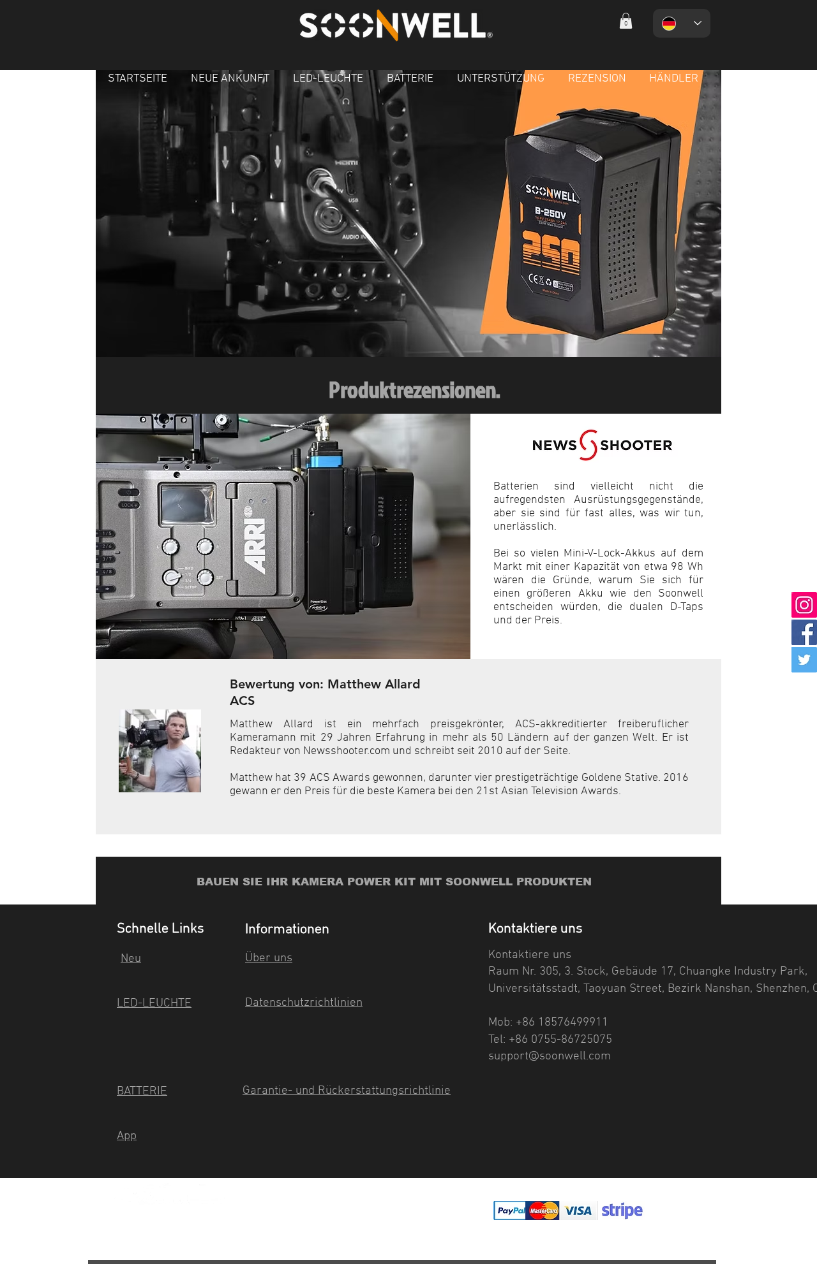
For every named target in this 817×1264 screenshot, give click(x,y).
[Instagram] (804, 605)
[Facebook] (804, 632)
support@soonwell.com (549, 1056)
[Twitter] (804, 659)
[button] (626, 21)
